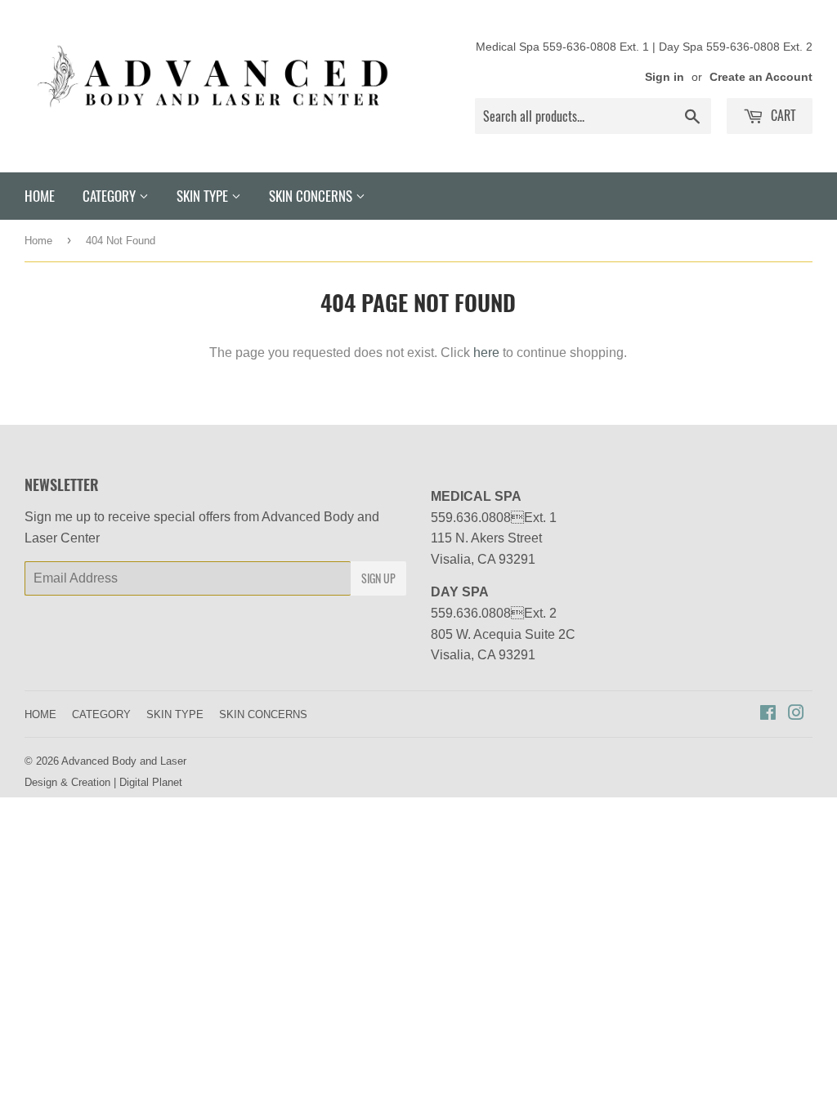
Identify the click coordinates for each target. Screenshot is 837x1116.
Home (38, 240)
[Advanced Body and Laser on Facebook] (768, 714)
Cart (782, 115)
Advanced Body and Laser (123, 760)
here (486, 352)
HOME (40, 195)
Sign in (664, 76)
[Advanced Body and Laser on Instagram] (796, 714)
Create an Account (760, 76)
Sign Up (378, 578)
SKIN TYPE (204, 195)
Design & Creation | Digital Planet (103, 781)
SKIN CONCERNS (312, 195)
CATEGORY (111, 195)
